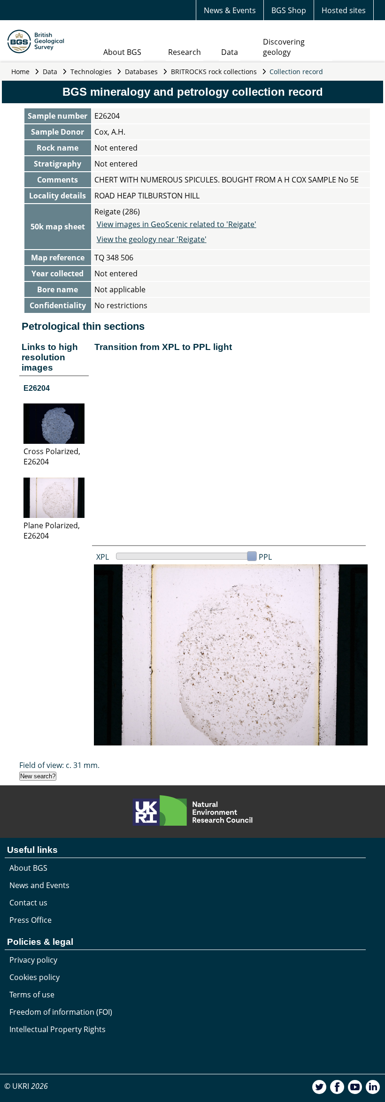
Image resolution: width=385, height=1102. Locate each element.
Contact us (28, 902)
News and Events (39, 885)
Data (229, 52)
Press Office (30, 920)
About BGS (122, 52)
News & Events (230, 10)
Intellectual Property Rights (57, 1029)
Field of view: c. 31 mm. (59, 765)
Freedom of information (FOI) (60, 1012)
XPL (102, 557)
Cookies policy (34, 977)
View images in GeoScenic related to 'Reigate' (176, 224)
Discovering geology (284, 47)
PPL (265, 557)
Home (20, 71)
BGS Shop (288, 10)
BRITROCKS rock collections (214, 71)
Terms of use (31, 994)
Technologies (91, 71)
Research (184, 52)
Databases (141, 71)
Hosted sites (344, 10)
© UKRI (26, 1086)
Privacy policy (33, 960)
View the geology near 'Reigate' (152, 239)
